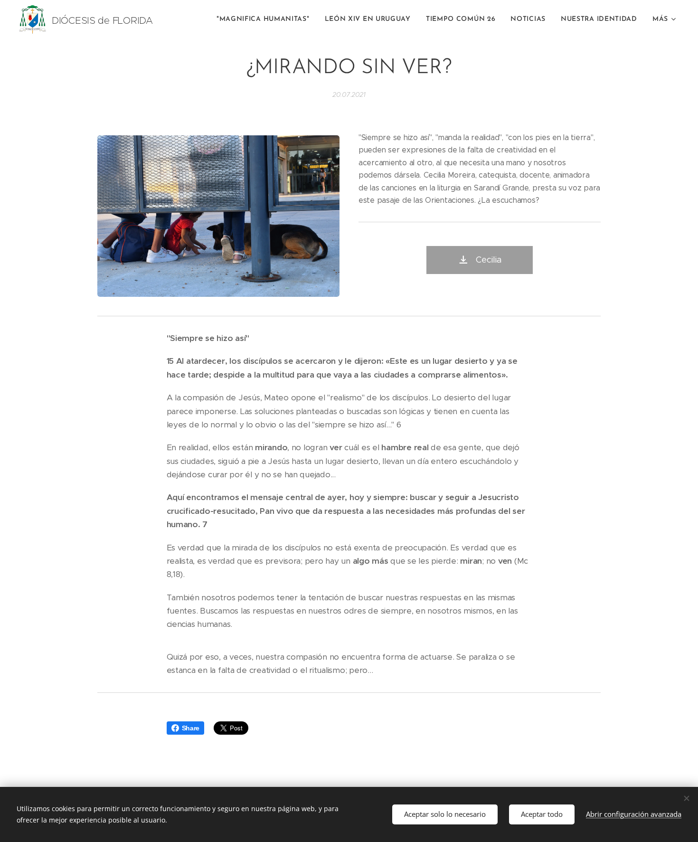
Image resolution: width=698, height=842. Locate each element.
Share (191, 728)
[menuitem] (265, 19)
